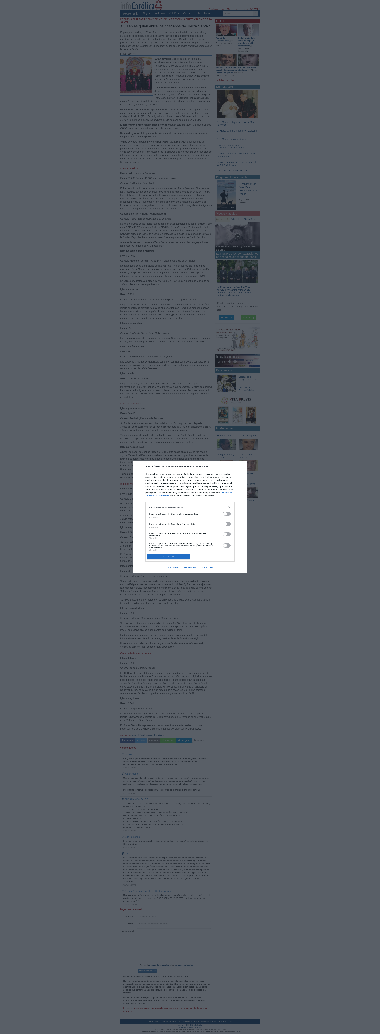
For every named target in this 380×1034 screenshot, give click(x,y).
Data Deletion (173, 567)
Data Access (190, 567)
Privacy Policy (206, 567)
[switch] (227, 514)
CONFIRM (168, 557)
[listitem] (190, 507)
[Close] (241, 467)
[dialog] (190, 517)
